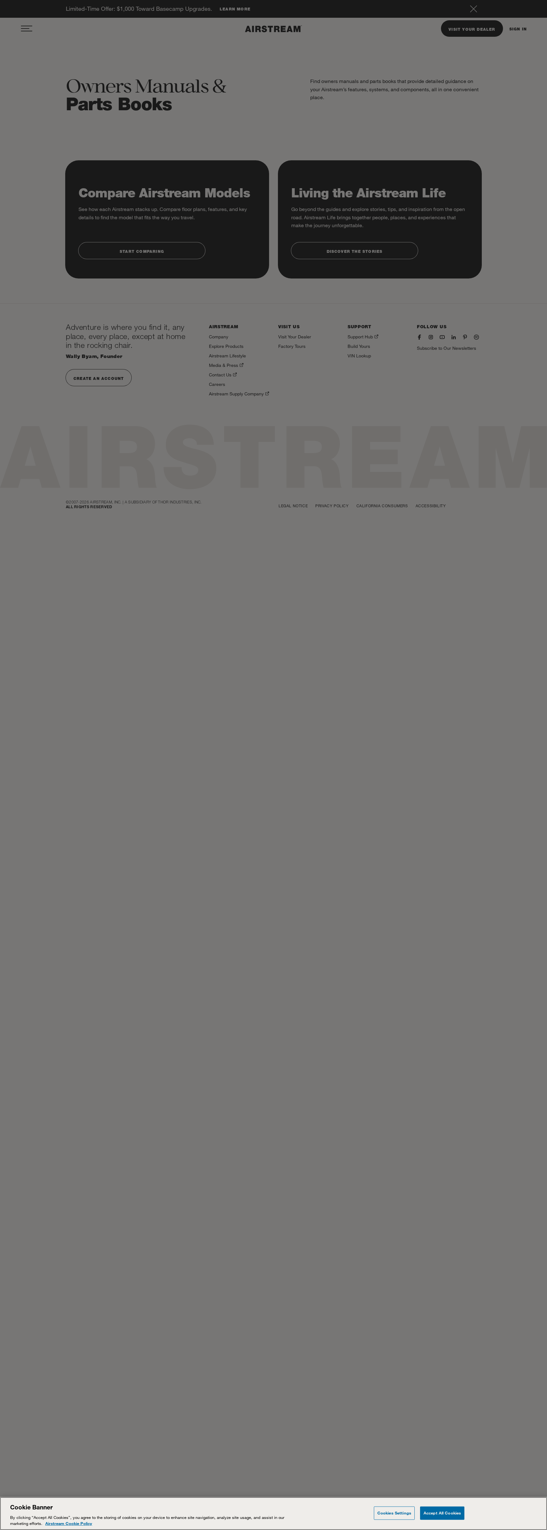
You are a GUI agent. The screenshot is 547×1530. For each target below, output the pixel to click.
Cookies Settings (394, 1512)
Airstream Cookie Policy (68, 1523)
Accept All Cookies (442, 1512)
